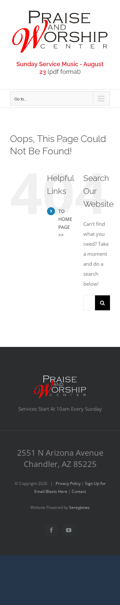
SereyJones (79, 507)
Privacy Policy (68, 483)
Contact (79, 491)
